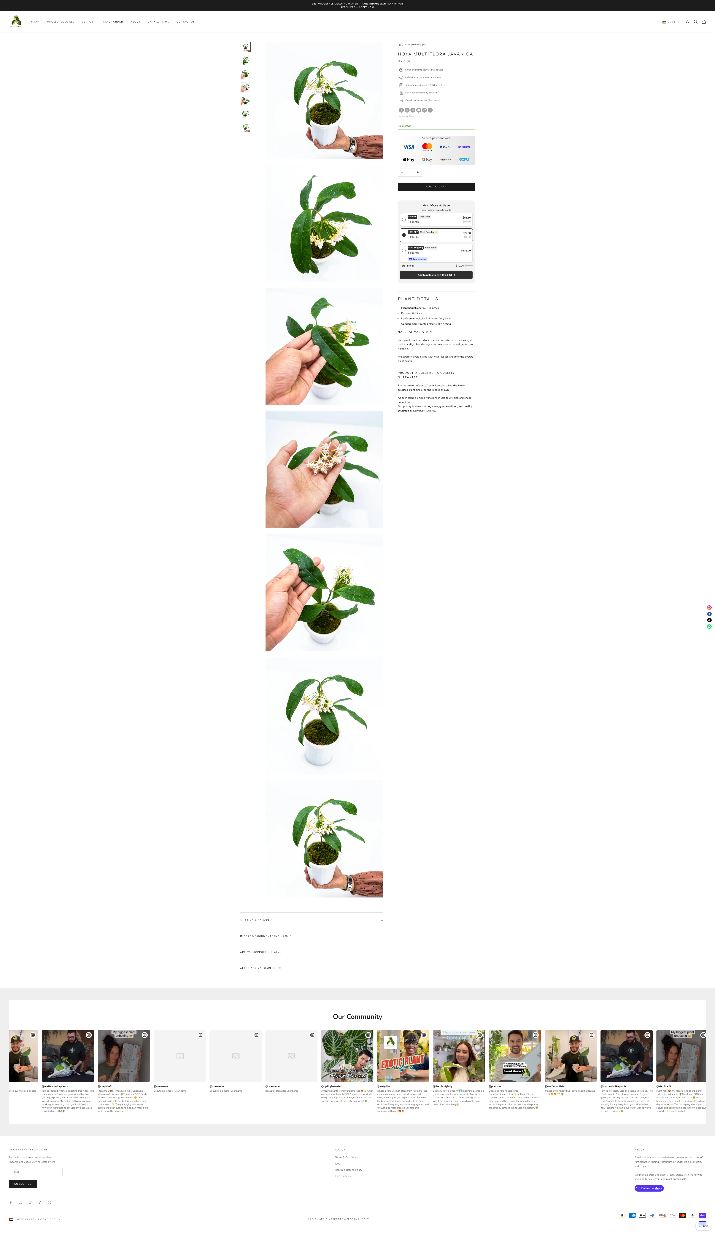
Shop (35, 21)
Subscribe (23, 1184)
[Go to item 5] (245, 100)
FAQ (337, 1164)
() (436, 275)
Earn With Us (158, 21)
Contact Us (186, 21)
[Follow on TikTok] (40, 1202)
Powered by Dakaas (406, 116)
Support (88, 21)
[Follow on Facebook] (11, 1202)
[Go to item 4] (245, 87)
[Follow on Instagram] (20, 1202)
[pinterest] (407, 110)
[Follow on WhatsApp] (49, 1202)
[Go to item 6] (245, 114)
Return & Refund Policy (348, 1170)
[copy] (424, 110)
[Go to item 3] (245, 74)
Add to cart (436, 186)
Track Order (113, 21)
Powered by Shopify (355, 1219)
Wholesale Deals (60, 21)
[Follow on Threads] (30, 1202)
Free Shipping (343, 1176)
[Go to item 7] (245, 127)
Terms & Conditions (346, 1157)
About (136, 21)
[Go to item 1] (245, 47)
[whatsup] (412, 110)
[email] (418, 110)
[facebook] (401, 110)
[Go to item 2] (245, 60)
